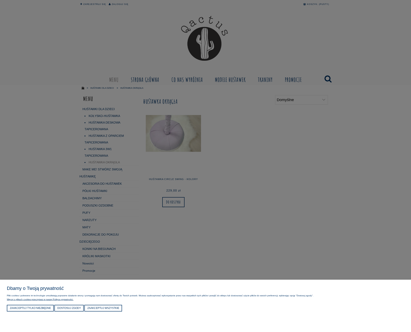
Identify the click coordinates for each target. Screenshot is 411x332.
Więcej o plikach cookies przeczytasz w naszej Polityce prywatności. (40, 299)
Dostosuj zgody (69, 308)
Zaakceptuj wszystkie (103, 308)
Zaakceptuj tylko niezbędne (30, 308)
